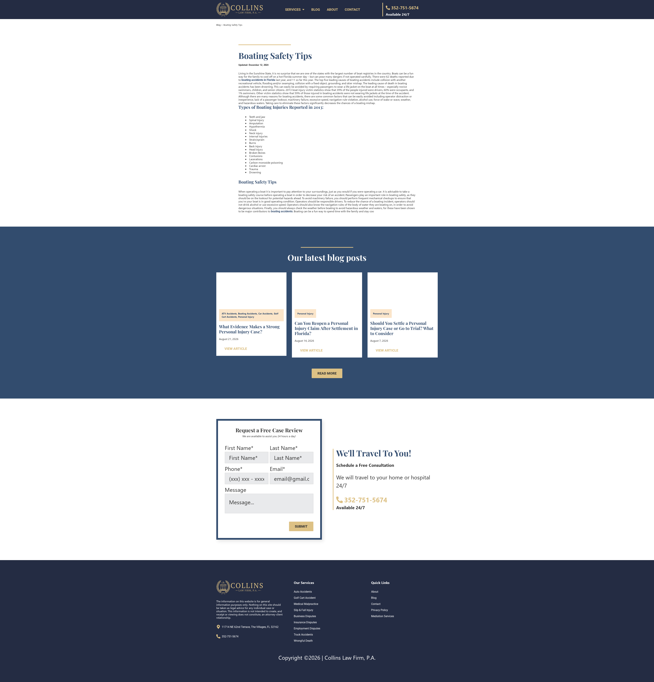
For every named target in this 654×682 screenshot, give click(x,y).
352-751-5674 (230, 636)
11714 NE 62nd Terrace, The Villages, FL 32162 (250, 627)
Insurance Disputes (305, 622)
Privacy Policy (379, 610)
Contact (352, 9)
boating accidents (282, 211)
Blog (315, 9)
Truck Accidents (303, 634)
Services (293, 9)
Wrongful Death (303, 640)
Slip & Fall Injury (303, 610)
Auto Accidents (303, 591)
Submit (301, 526)
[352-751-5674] (218, 636)
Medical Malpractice (306, 604)
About (332, 9)
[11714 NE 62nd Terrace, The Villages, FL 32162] (218, 627)
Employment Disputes (307, 628)
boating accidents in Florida (258, 80)
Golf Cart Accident (305, 597)
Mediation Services (382, 616)
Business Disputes (305, 616)
